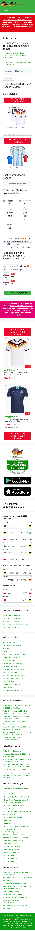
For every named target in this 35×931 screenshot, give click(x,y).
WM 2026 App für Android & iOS (22, 923)
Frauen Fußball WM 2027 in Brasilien (17, 797)
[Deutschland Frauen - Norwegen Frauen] (17, 572)
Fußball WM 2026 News (11, 657)
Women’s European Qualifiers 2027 (16, 805)
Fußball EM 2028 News (12, 846)
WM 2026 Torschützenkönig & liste (15, 906)
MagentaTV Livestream (11, 628)
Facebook (6, 925)
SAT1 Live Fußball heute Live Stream (16, 625)
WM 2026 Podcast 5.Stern (12, 894)
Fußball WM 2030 (10, 855)
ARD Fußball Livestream (11, 616)
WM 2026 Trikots (9, 660)
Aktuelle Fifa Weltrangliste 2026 (14, 770)
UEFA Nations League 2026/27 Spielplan (17, 811)
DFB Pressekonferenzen (11, 681)
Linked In (29, 925)
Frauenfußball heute (10, 666)
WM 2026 (6, 808)
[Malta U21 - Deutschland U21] (17, 599)
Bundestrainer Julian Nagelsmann (15, 675)
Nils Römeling (26, 919)
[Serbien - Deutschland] (17, 552)
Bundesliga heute (9, 642)
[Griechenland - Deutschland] (17, 545)
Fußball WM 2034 (10, 858)
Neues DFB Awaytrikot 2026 (13, 891)
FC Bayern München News (12, 645)
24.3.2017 (6, 280)
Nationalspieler (8, 687)
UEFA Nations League (10, 672)
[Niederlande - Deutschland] (17, 525)
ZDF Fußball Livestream (11, 619)
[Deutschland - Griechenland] (17, 532)
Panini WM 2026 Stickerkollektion (15, 897)
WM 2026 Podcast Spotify (18, 927)
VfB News (6, 651)
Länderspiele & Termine (11, 684)
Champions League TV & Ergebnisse (16, 654)
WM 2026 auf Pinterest (17, 925)
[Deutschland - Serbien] (17, 538)
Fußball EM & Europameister (13, 840)
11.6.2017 (6, 273)
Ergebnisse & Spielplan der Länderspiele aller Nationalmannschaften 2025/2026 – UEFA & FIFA (17, 775)
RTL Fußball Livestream (11, 622)
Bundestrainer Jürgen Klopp (13, 678)
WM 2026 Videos (9, 909)
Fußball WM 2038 (10, 861)
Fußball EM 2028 (9, 843)
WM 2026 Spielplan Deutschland (14, 883)
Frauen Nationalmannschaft (13, 663)
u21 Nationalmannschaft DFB (13, 691)
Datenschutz (17, 921)
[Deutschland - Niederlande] (17, 558)
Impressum (7, 921)
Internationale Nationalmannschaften (16, 669)
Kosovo (20, 71)
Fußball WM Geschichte (11, 849)
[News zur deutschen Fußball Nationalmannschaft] (13, 4)
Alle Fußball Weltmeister (13, 852)
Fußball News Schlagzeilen (12, 751)
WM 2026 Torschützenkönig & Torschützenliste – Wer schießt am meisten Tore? (15, 55)
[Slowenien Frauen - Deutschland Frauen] (17, 579)
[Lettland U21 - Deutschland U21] (17, 592)
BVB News (6, 648)
